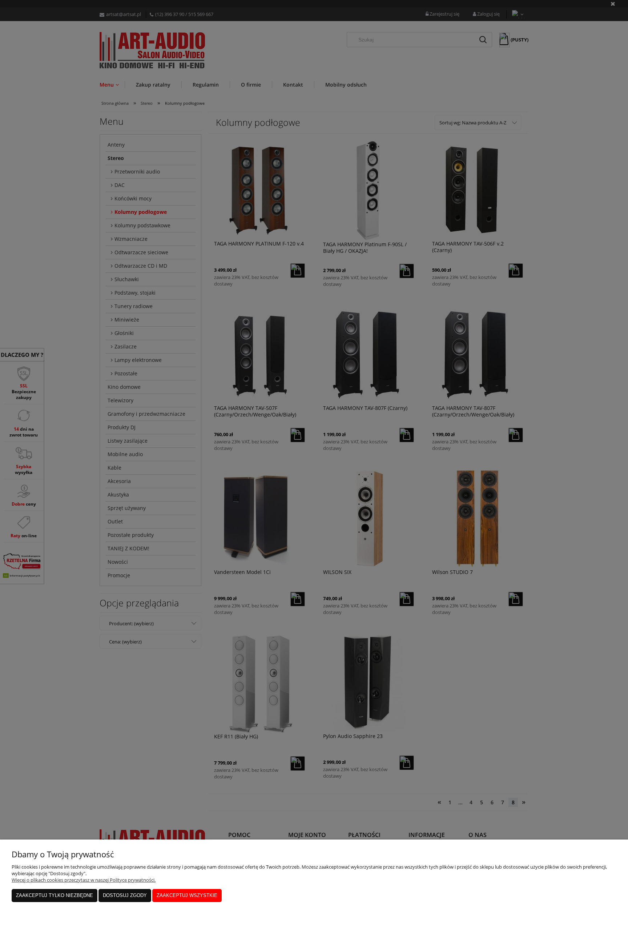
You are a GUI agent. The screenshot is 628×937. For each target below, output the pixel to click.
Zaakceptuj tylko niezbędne (54, 895)
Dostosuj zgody (125, 895)
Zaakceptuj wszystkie (187, 895)
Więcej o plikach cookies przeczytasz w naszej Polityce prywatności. (84, 880)
